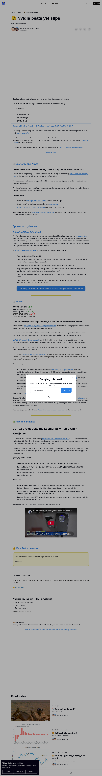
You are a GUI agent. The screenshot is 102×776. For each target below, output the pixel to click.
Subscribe (66, 390)
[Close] (73, 378)
